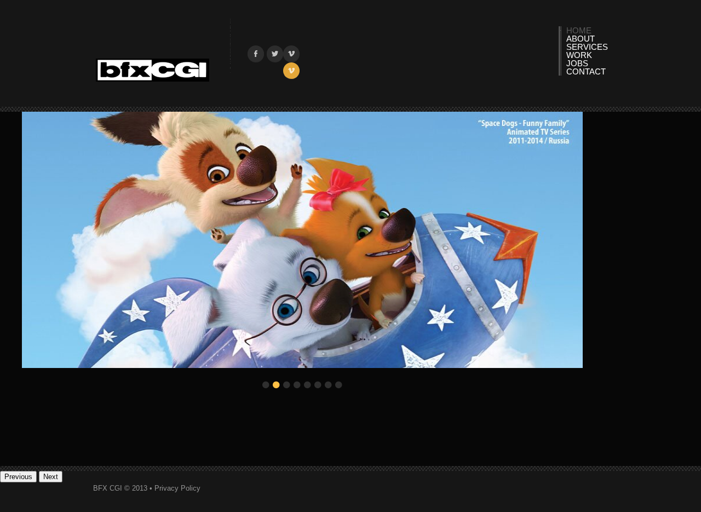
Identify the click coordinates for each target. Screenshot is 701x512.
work (579, 55)
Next (50, 477)
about (580, 38)
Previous (18, 477)
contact (586, 71)
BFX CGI (152, 71)
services (587, 47)
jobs (577, 63)
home (578, 30)
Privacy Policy (177, 488)
